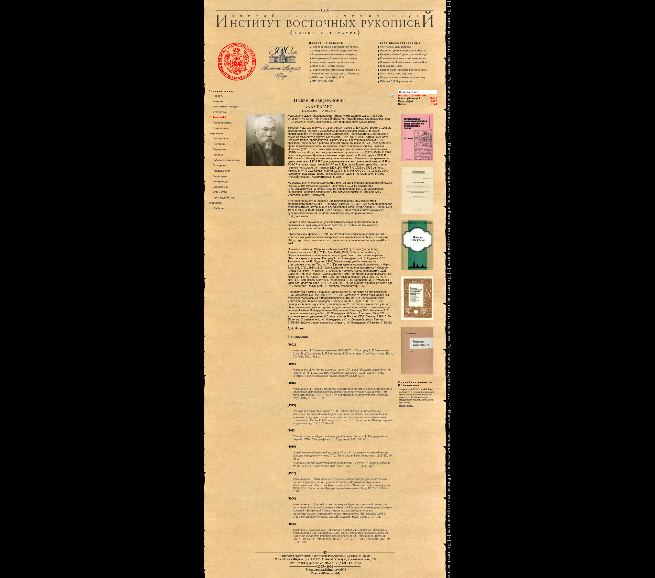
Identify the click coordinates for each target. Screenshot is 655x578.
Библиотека (220, 186)
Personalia (219, 117)
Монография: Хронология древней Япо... (336, 50)
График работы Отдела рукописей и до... (336, 70)
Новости (218, 95)
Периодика (219, 149)
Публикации (220, 138)
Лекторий (219, 143)
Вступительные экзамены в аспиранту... (335, 54)
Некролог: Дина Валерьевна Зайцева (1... (336, 73)
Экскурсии (219, 165)
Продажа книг (221, 170)
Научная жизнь (222, 122)
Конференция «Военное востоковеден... (335, 58)
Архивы (218, 154)
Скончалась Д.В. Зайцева (395, 47)
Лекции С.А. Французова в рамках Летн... (405, 62)
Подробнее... (406, 406)
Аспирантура (221, 181)
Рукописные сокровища (219, 131)
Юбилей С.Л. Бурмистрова (328, 66)
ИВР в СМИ (220, 192)
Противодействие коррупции (222, 200)
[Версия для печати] (392, 94)
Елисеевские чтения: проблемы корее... (335, 62)
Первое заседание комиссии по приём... (335, 47)
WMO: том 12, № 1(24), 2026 (328, 77)
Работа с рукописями (226, 160)
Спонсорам (220, 176)
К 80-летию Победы (225, 106)
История (218, 101)
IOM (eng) (218, 208)
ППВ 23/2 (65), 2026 (322, 81)
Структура (219, 111)
